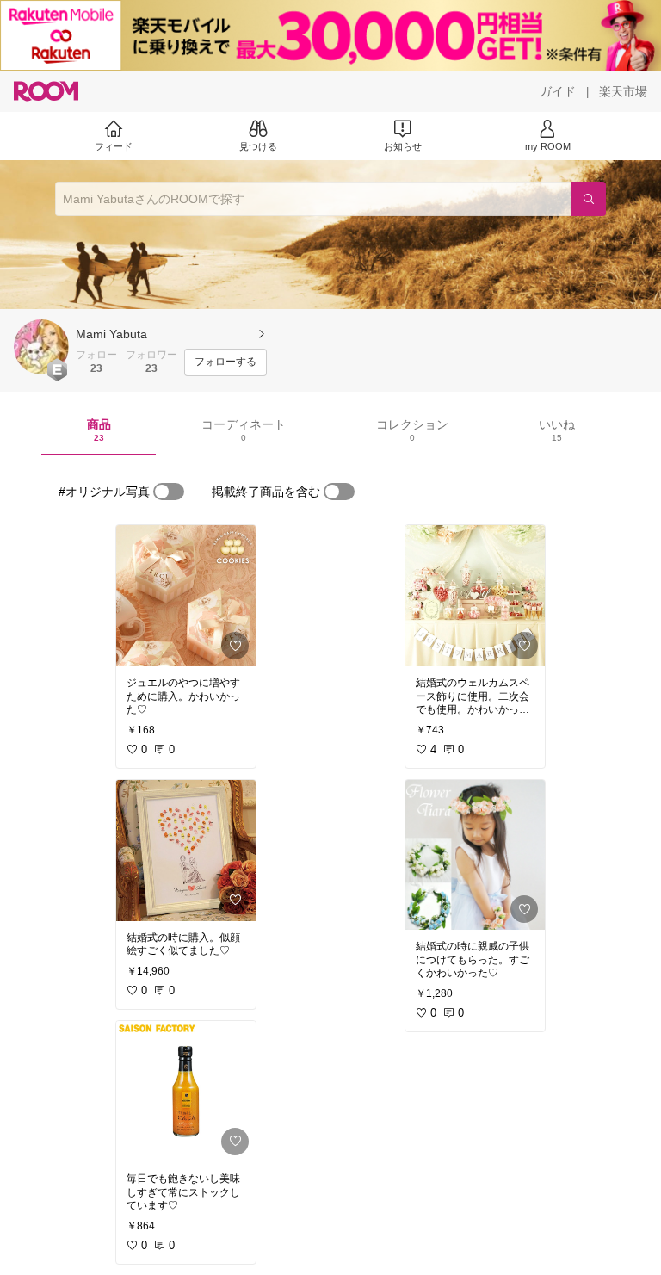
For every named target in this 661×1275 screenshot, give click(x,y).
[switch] (168, 491)
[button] (41, 346)
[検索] (588, 199)
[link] (186, 595)
